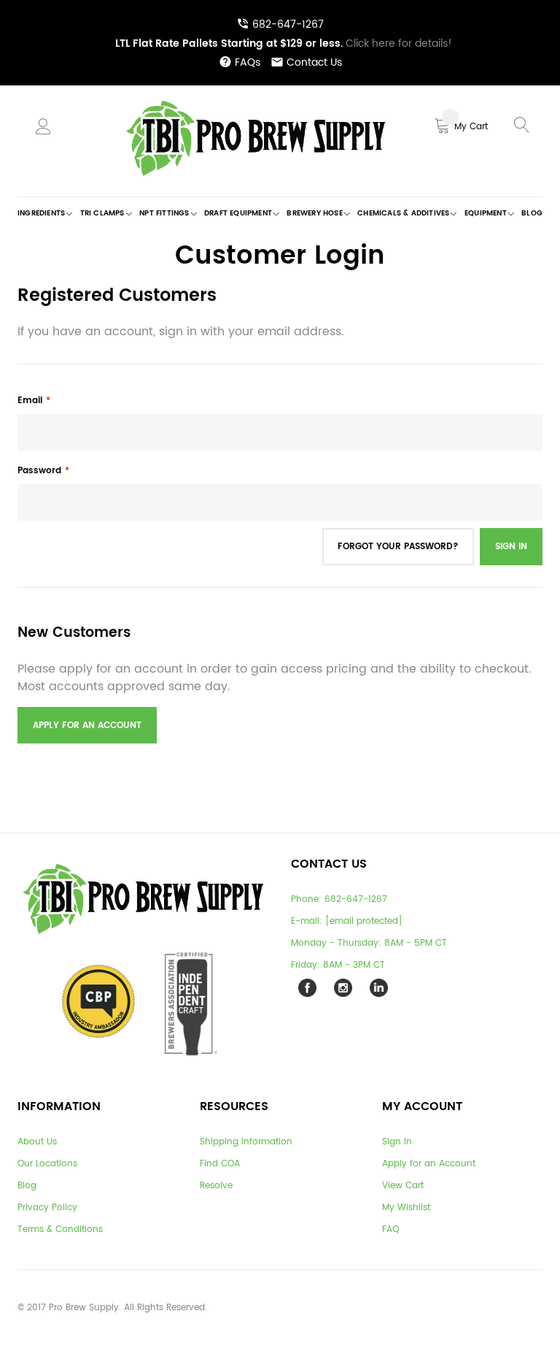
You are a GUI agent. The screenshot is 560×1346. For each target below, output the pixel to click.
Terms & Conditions (60, 1229)
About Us (37, 1142)
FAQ (390, 1229)
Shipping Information (246, 1142)
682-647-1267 (288, 24)
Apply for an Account (428, 1164)
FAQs (247, 62)
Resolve (216, 1186)
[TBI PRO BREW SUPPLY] (256, 100)
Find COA (220, 1164)
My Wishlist (406, 1208)
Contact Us (314, 62)
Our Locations (47, 1164)
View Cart (403, 1186)
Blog (27, 1186)
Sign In (397, 1142)
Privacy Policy (47, 1208)
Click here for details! (283, 43)
